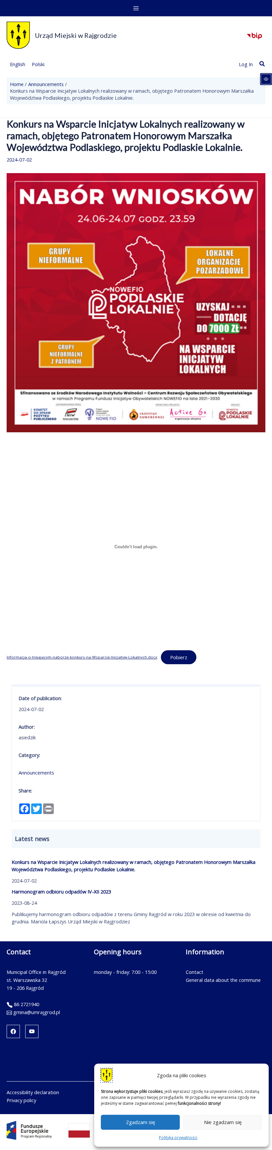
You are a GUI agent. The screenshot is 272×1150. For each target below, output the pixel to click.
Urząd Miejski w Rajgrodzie (76, 35)
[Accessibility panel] (266, 79)
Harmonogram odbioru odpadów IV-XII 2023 (61, 891)
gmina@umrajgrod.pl (36, 1012)
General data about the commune (223, 980)
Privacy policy (21, 1100)
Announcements (36, 772)
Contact (194, 972)
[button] (262, 64)
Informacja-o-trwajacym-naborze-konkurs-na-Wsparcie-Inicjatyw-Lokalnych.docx (82, 657)
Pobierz (178, 657)
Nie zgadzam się (222, 1122)
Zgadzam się (140, 1122)
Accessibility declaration (33, 1092)
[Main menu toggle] (136, 8)
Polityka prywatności (178, 1137)
